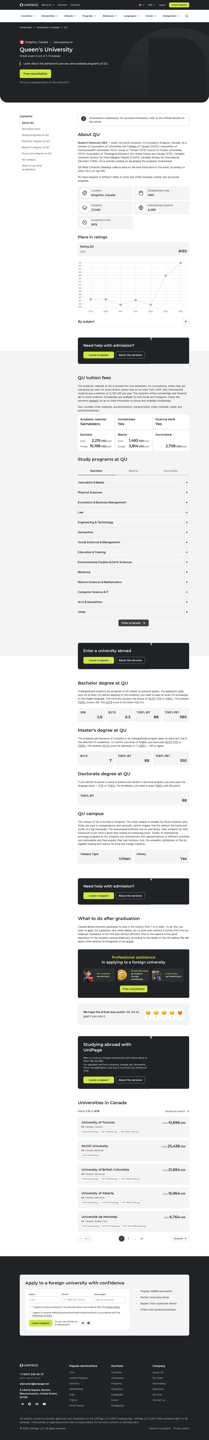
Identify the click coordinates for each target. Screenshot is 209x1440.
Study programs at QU (35, 135)
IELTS (151, 698)
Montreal (98, 1150)
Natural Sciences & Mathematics (100, 582)
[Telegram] (82, 1323)
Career (149, 16)
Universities (48, 16)
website (93, 400)
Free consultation (35, 73)
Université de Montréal (99, 1217)
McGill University (95, 1146)
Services (62, 5)
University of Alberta (98, 1193)
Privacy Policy (113, 1307)
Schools (68, 16)
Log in (162, 5)
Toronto (98, 1126)
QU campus (29, 159)
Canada (89, 1126)
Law (80, 512)
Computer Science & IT (93, 592)
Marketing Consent (42, 1315)
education (34, 1383)
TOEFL (169, 698)
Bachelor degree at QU (36, 141)
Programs (88, 16)
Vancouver (99, 1174)
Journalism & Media (91, 482)
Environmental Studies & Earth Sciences (105, 562)
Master (133, 470)
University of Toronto (98, 1122)
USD (150, 5)
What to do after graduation (32, 167)
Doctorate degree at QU (36, 153)
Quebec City (100, 1221)
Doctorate (171, 470)
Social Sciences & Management (99, 542)
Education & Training (92, 552)
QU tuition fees (31, 128)
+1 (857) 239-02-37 (32, 1374)
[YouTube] (44, 1404)
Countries (26, 16)
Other (82, 612)
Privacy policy (181, 1428)
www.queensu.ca (63, 42)
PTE (158, 698)
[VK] (36, 1404)
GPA (181, 691)
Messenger (100, 1294)
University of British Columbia (105, 1169)
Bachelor (96, 470)
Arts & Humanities (90, 602)
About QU (28, 122)
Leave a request (99, 355)
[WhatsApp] (88, 1323)
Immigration (169, 16)
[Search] (186, 15)
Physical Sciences (90, 492)
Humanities (85, 532)
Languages (130, 16)
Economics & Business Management (102, 502)
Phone (65, 1294)
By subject (86, 321)
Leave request (179, 5)
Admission (108, 16)
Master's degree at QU (35, 147)
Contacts (75, 5)
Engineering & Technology (95, 522)
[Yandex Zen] (29, 1404)
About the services (130, 355)
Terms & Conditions (160, 1428)
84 (141, 1238)
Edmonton (99, 1197)
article (129, 941)
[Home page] (29, 4)
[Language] (142, 5)
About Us (46, 5)
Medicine (84, 572)
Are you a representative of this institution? (44, 82)
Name (31, 1294)
